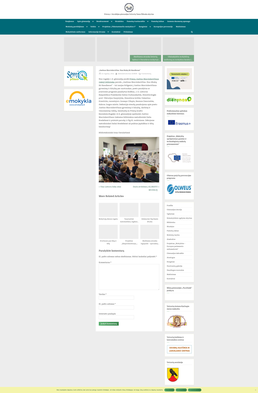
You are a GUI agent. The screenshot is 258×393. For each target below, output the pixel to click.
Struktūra (119, 21)
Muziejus (170, 226)
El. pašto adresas (107, 304)
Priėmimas (128, 32)
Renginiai (143, 27)
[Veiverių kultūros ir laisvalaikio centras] (179, 353)
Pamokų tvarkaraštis (136, 21)
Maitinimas (181, 27)
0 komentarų (146, 74)
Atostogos (171, 257)
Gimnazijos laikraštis (175, 253)
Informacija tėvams (96, 32)
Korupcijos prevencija (163, 27)
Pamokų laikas (157, 21)
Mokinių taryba (173, 235)
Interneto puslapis (107, 314)
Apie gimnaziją (83, 21)
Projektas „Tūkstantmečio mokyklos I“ (119, 27)
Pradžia (170, 205)
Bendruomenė (102, 21)
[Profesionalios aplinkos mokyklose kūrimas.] (179, 122)
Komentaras (105, 262)
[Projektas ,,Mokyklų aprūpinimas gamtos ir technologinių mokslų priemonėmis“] (179, 157)
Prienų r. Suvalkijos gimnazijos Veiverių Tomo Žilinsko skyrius (129, 14)
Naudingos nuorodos (175, 270)
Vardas (102, 294)
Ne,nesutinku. (181, 390)
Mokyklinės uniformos (75, 32)
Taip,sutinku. (169, 390)
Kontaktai (116, 32)
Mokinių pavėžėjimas (75, 27)
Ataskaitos (171, 239)
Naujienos (69, 21)
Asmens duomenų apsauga (178, 21)
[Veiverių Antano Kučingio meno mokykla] (177, 328)
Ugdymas (170, 214)
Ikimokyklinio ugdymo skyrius (179, 218)
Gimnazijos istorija (174, 210)
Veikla (93, 27)
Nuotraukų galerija (174, 266)
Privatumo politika (194, 390)
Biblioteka (171, 222)
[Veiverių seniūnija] (173, 381)
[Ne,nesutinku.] (255, 390)
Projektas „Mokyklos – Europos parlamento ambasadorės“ (176, 246)
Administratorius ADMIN (127, 74)
